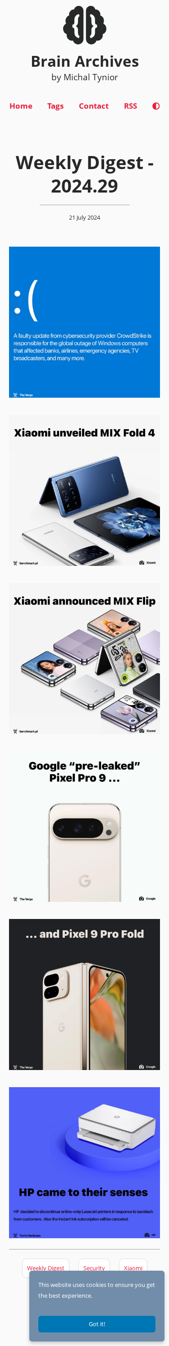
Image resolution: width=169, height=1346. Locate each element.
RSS (130, 106)
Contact (94, 106)
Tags (55, 106)
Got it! (97, 1324)
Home (20, 106)
